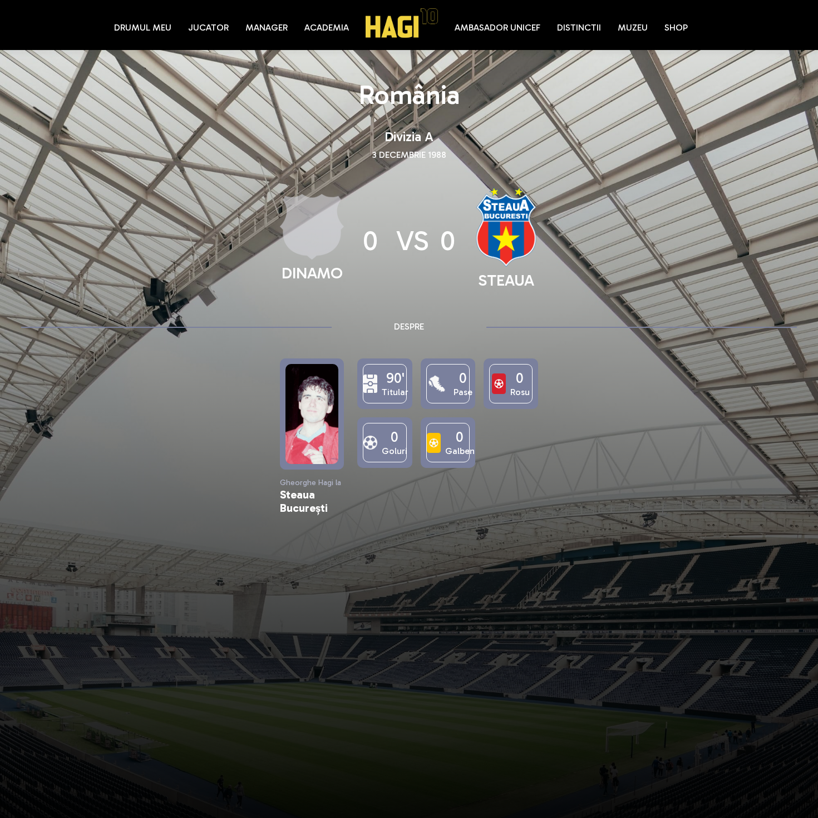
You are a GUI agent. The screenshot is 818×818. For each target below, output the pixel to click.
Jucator (208, 27)
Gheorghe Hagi (402, 23)
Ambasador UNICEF (497, 27)
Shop (676, 27)
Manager (266, 27)
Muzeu (633, 27)
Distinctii (579, 27)
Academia (326, 27)
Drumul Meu (142, 27)
